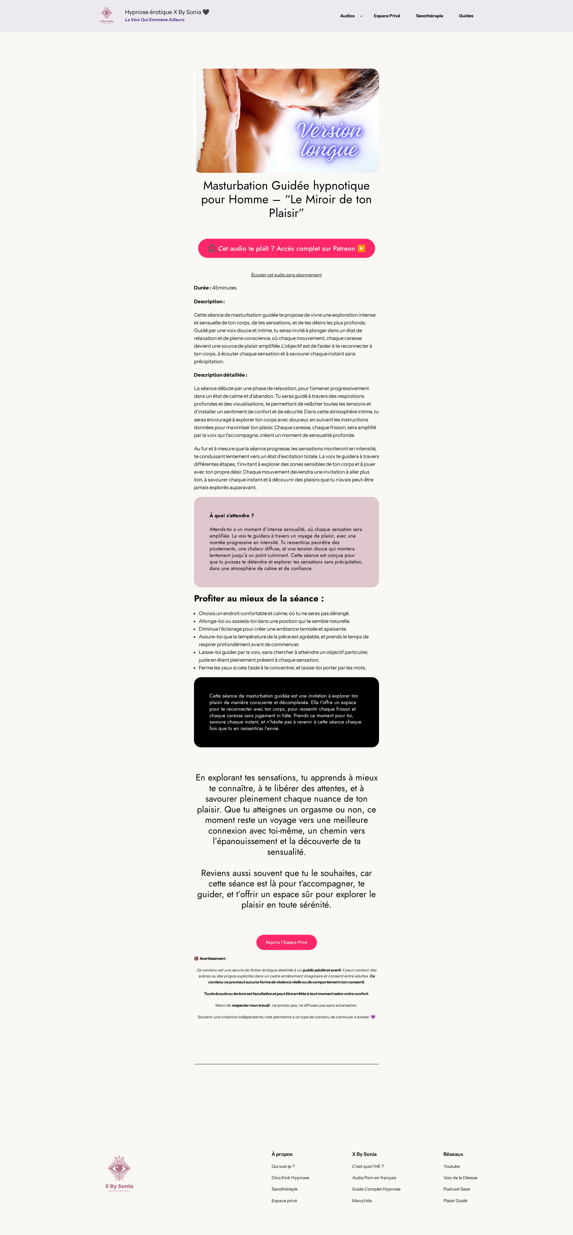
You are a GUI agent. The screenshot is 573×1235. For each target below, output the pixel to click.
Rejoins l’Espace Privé (286, 942)
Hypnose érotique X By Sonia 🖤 (167, 12)
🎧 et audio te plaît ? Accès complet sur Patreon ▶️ (287, 248)
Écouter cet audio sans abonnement (286, 275)
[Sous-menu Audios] (361, 16)
